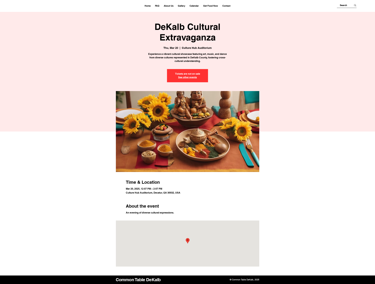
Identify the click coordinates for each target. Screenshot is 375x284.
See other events (187, 77)
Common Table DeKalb (138, 279)
